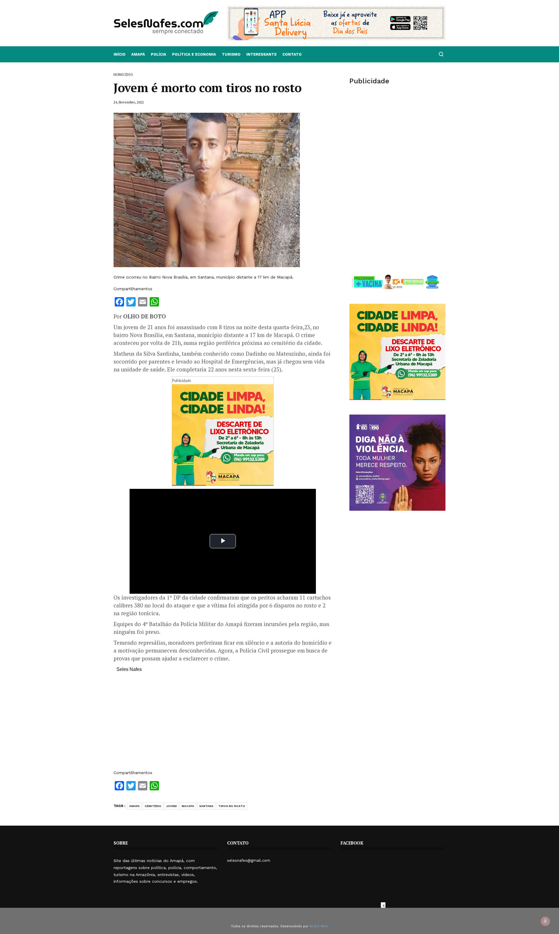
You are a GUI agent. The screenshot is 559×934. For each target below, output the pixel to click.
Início (119, 54)
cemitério (153, 806)
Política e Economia (194, 54)
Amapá (138, 54)
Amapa (134, 806)
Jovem (171, 806)
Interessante (261, 54)
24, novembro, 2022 (129, 102)
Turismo (231, 54)
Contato (292, 54)
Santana (206, 806)
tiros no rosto (231, 806)
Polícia (158, 54)
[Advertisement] (223, 724)
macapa (188, 806)
